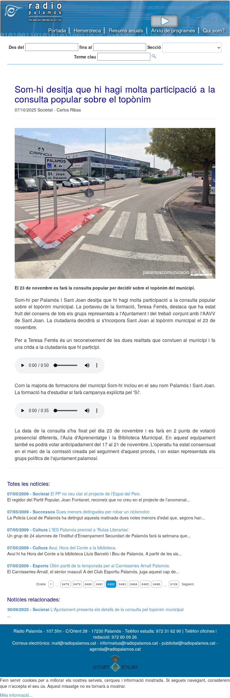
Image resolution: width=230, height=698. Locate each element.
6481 (99, 584)
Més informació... (16, 695)
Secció (154, 47)
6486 (156, 584)
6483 (122, 584)
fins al (85, 47)
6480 (88, 584)
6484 (133, 584)
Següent (188, 584)
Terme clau (85, 57)
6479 (77, 584)
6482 (111, 584)
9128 (174, 584)
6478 (65, 584)
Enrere (41, 584)
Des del (16, 47)
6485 (145, 584)
